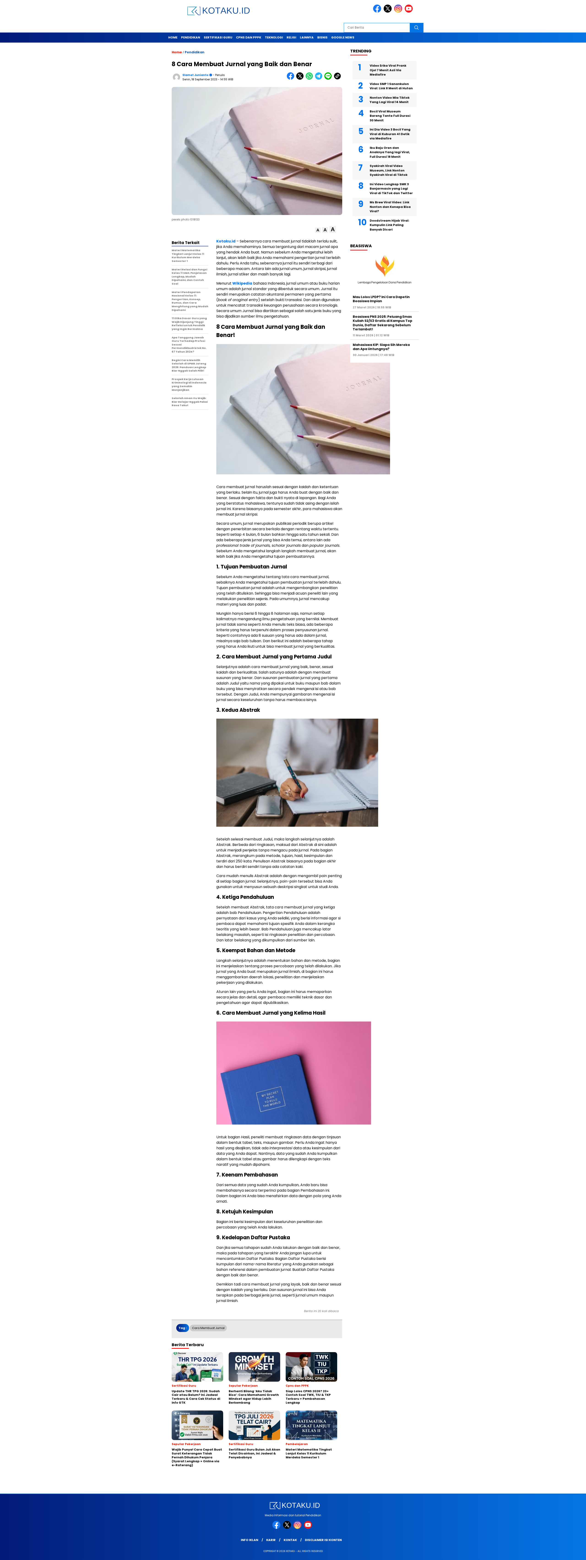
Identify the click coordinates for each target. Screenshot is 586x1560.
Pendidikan (190, 37)
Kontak (290, 1540)
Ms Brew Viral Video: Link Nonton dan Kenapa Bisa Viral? (390, 206)
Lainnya (307, 37)
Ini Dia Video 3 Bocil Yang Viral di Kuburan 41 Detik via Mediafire (390, 134)
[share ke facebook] (291, 78)
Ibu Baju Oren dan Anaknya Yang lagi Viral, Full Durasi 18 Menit (390, 152)
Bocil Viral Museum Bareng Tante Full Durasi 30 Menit (390, 115)
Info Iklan (249, 1540)
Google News (342, 37)
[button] (318, 230)
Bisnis (322, 37)
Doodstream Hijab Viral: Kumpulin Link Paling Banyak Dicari (389, 225)
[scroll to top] (565, 1553)
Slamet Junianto (195, 75)
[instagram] (399, 11)
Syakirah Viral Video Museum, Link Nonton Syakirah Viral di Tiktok (388, 170)
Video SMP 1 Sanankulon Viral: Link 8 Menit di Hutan (391, 86)
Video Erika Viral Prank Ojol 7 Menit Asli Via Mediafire (388, 70)
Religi (291, 37)
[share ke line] (329, 78)
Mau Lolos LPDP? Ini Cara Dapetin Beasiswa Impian (381, 299)
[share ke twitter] (301, 78)
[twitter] (388, 11)
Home (172, 37)
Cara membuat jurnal (208, 1328)
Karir (271, 1540)
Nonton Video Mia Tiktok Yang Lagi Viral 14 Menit (390, 99)
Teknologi (274, 37)
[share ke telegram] (319, 78)
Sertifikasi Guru (218, 37)
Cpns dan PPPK (248, 37)
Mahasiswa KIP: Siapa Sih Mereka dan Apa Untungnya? (381, 346)
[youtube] (409, 11)
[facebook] (378, 11)
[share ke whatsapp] (310, 78)
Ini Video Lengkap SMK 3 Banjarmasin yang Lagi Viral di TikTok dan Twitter (391, 188)
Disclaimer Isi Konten (323, 1540)
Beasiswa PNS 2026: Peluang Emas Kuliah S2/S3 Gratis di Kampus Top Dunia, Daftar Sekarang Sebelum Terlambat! (382, 323)
